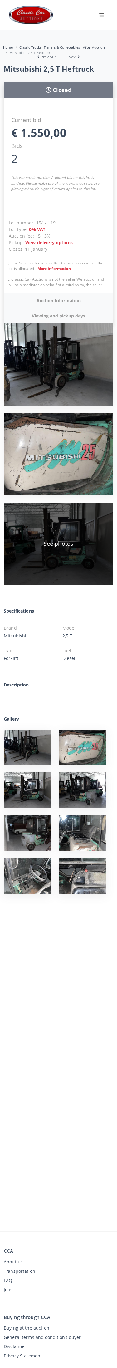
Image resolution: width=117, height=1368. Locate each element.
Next (72, 57)
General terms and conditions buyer (42, 1337)
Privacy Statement (23, 1356)
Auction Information (59, 300)
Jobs (8, 1289)
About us (13, 1262)
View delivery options (49, 242)
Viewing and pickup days (58, 316)
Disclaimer (15, 1346)
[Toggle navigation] (101, 15)
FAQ (8, 1280)
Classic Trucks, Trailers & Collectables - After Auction (62, 47)
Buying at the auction (26, 1328)
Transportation (19, 1271)
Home (8, 47)
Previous (48, 57)
